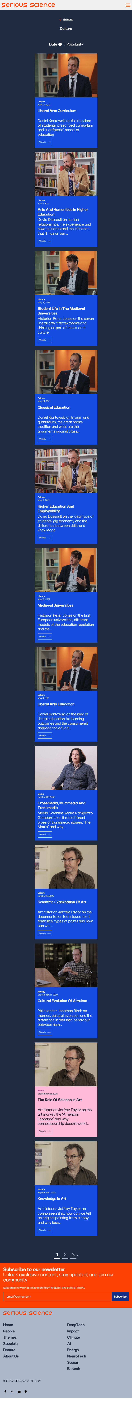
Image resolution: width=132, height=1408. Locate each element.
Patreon (26, 1391)
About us (11, 1355)
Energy (73, 1349)
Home (8, 1324)
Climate (73, 1337)
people (9, 1330)
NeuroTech (76, 1355)
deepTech (76, 1324)
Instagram (12, 1391)
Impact (73, 1330)
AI (69, 1343)
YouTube (19, 1391)
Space (72, 1362)
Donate (9, 1349)
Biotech (73, 1368)
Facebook (4, 1391)
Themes (10, 1337)
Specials (10, 1343)
